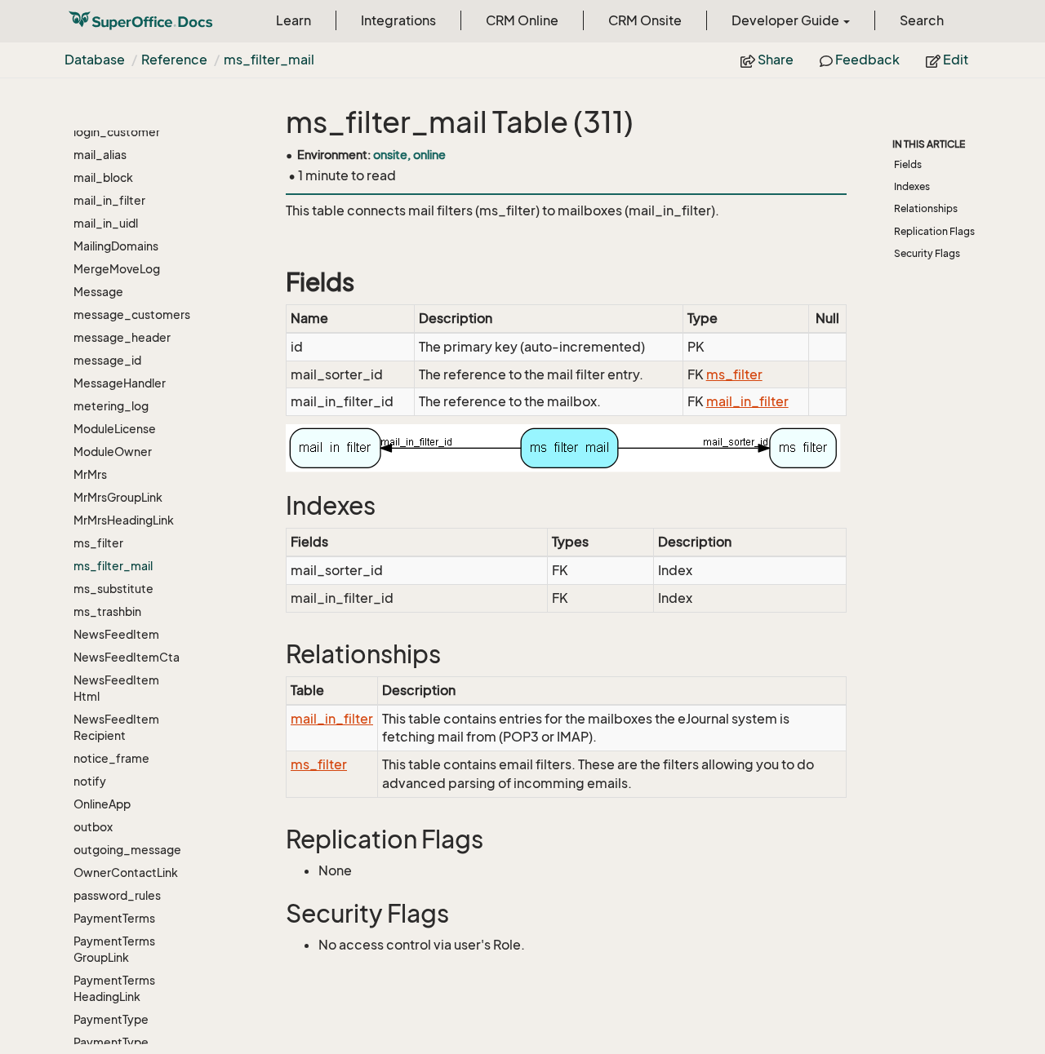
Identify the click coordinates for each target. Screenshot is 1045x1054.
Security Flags (927, 253)
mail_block (103, 177)
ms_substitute (113, 589)
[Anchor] (275, 282)
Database (94, 59)
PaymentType (111, 1019)
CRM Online (522, 20)
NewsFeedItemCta (126, 657)
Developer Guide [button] (787, 20)
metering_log (111, 406)
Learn (293, 20)
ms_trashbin (107, 611)
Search (922, 20)
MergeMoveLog (116, 269)
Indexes (912, 186)
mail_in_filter (109, 200)
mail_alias (100, 155)
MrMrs (90, 474)
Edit (954, 59)
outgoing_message (127, 850)
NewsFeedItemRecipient (116, 727)
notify (89, 781)
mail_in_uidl (105, 223)
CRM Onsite (645, 20)
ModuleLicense (114, 429)
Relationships (926, 208)
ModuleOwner (112, 451)
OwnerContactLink (125, 872)
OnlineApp (102, 804)
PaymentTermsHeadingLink (114, 988)
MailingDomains (115, 246)
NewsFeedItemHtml (116, 688)
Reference (174, 59)
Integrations (398, 20)
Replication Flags (934, 231)
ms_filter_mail (269, 59)
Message (98, 292)
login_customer (116, 132)
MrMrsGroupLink (117, 497)
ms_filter (98, 543)
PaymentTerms (114, 918)
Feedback (866, 59)
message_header (122, 337)
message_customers (127, 314)
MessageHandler (119, 383)
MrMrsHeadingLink (123, 520)
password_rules (117, 895)
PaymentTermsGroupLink (114, 949)
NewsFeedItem (116, 634)
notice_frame (111, 758)
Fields (908, 164)
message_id (107, 360)
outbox (93, 827)
